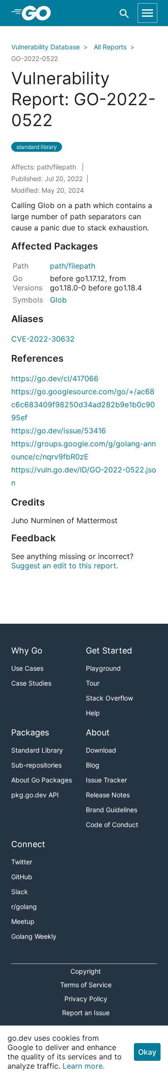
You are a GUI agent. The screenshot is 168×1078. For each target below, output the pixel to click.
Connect (28, 844)
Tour (92, 683)
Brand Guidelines (111, 810)
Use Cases (27, 668)
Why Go (26, 650)
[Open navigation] (147, 13)
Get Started (109, 650)
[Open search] (124, 13)
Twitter (21, 862)
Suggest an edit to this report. (64, 565)
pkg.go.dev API (35, 795)
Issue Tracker (106, 780)
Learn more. (84, 1066)
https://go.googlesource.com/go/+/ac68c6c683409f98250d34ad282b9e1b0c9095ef (83, 404)
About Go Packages (41, 780)
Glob (58, 299)
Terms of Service (86, 985)
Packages (30, 732)
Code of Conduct (112, 825)
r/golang (24, 906)
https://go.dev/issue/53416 (58, 430)
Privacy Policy (85, 999)
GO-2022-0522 (34, 58)
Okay (147, 1052)
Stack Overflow (109, 698)
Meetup (23, 921)
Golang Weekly (33, 936)
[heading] (39, 13)
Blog (92, 765)
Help (93, 713)
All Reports (110, 47)
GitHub (21, 877)
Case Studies (31, 683)
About (98, 732)
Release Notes (108, 795)
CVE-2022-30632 (43, 339)
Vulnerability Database (45, 47)
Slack (19, 892)
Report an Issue (86, 1013)
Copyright (85, 971)
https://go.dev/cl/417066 (54, 378)
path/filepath (72, 265)
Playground (103, 668)
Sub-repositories (36, 765)
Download (101, 750)
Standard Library (37, 750)
